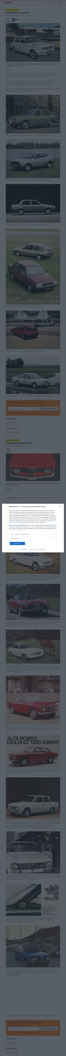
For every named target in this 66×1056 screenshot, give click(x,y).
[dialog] (33, 528)
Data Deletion (23, 549)
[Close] (60, 506)
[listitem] (33, 534)
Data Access (33, 549)
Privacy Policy (42, 549)
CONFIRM (17, 543)
